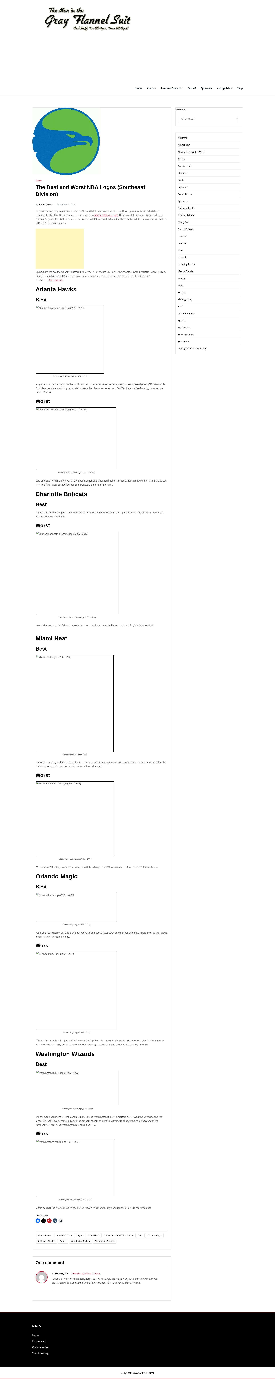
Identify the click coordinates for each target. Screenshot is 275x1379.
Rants (181, 306)
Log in (35, 1335)
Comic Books (185, 194)
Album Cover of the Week (191, 152)
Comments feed (40, 1347)
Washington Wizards (104, 1241)
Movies (181, 278)
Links (180, 250)
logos (80, 1235)
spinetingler (60, 1273)
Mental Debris (185, 271)
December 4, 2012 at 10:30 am (86, 1273)
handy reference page (106, 215)
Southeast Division (46, 1241)
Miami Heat (93, 1235)
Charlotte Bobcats (64, 1235)
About (150, 88)
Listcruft (182, 257)
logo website (56, 280)
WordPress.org (40, 1353)
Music (181, 285)
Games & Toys (185, 229)
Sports (39, 180)
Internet (182, 243)
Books (181, 180)
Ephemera (206, 88)
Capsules (183, 187)
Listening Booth (186, 264)
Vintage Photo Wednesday (192, 348)
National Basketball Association (118, 1235)
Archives (180, 109)
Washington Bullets (80, 1241)
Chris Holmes (44, 204)
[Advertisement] (137, 59)
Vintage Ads (223, 88)
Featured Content (171, 88)
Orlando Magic (154, 1235)
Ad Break (182, 137)
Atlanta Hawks (44, 1235)
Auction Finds (185, 166)
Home (138, 88)
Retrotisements (186, 313)
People (181, 292)
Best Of (192, 88)
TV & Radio (184, 341)
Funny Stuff (184, 222)
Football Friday (186, 215)
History (182, 236)
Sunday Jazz (184, 327)
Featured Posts (186, 208)
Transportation (186, 334)
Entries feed (38, 1341)
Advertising (184, 145)
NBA (140, 1235)
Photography (185, 299)
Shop (240, 88)
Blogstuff (183, 173)
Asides (181, 159)
